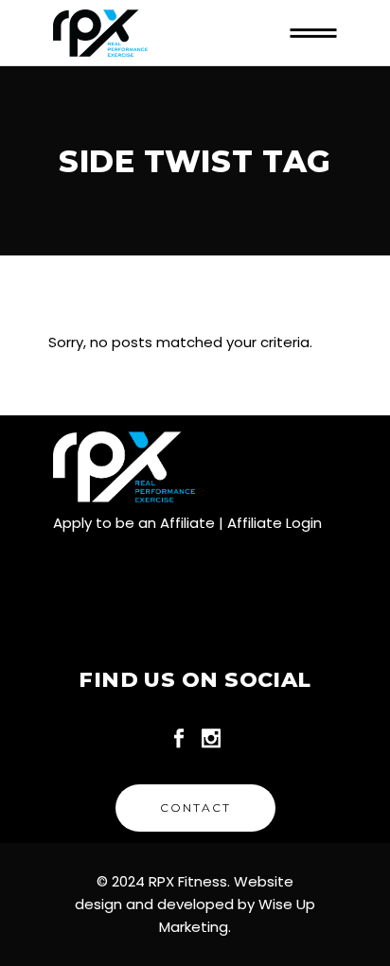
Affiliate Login (274, 523)
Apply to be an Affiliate (134, 523)
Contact (195, 807)
